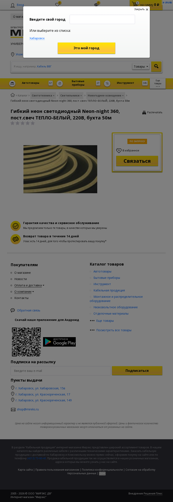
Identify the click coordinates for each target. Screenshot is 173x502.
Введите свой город (47, 19)
